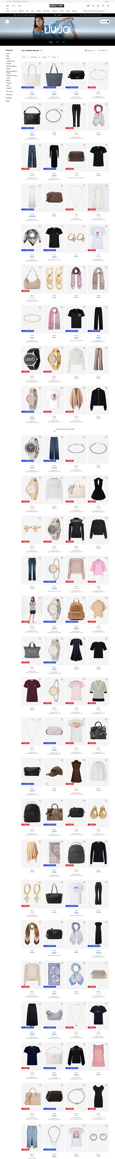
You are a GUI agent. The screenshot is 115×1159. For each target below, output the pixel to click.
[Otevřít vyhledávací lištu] (84, 11)
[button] (90, 50)
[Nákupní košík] (108, 6)
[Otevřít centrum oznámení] (98, 5)
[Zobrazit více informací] (32, 99)
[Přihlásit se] (93, 6)
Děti (19, 5)
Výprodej (33, 57)
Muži (13, 5)
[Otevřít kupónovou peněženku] (88, 6)
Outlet (10, 1)
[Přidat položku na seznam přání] (40, 64)
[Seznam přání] (103, 6)
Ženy (7, 5)
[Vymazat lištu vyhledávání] (108, 11)
